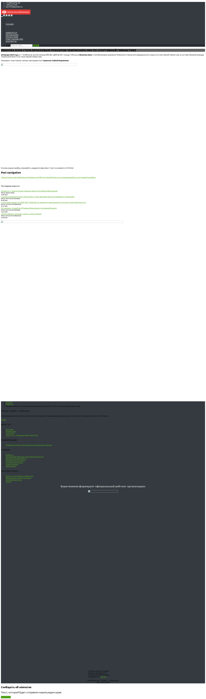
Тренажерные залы (14, 480)
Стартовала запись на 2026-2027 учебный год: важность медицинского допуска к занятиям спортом (43, 202)
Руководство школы (14, 462)
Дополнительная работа (16, 458)
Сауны (8, 482)
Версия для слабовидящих (17, 12)
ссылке (103, 677)
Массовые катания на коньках (18, 478)
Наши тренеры (12, 464)
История (9, 429)
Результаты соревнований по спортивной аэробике (73, 177)
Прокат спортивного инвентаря (19, 476)
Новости (9, 404)
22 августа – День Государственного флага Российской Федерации (29, 191)
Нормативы (11, 431)
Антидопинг (11, 466)
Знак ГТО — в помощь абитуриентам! (22, 435)
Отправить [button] (6, 697)
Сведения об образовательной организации (25, 456)
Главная (9, 402)
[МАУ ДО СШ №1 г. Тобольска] (8, 15)
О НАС (3, 419)
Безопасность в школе (15, 460)
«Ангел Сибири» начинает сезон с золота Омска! (21, 214)
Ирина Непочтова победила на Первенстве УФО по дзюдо (26, 177)
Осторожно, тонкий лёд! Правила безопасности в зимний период (29, 208)
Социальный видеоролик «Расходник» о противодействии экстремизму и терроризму (37, 196)
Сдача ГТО (10, 433)
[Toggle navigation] (2, 16)
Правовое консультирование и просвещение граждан (29, 445)
